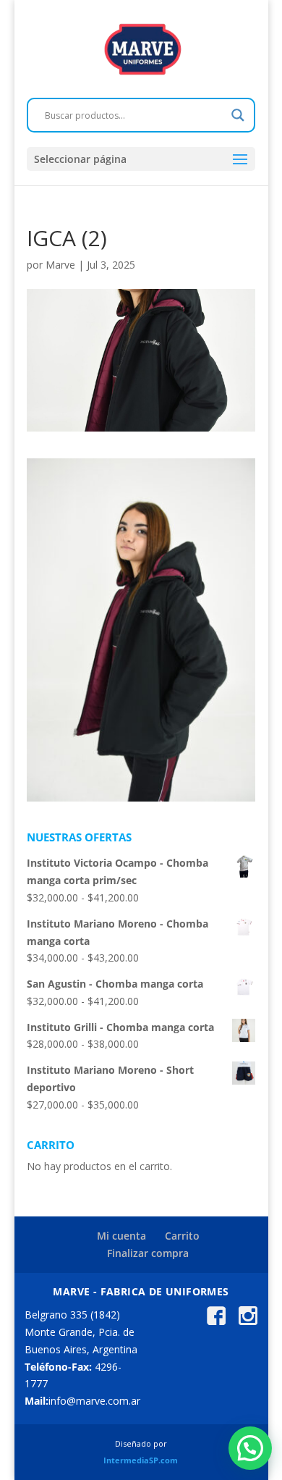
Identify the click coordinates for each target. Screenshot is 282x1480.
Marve (60, 265)
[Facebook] (216, 1321)
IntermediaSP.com (140, 1460)
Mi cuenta (121, 1236)
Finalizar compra (148, 1253)
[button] (250, 1448)
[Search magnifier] (238, 115)
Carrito (182, 1236)
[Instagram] (248, 1321)
